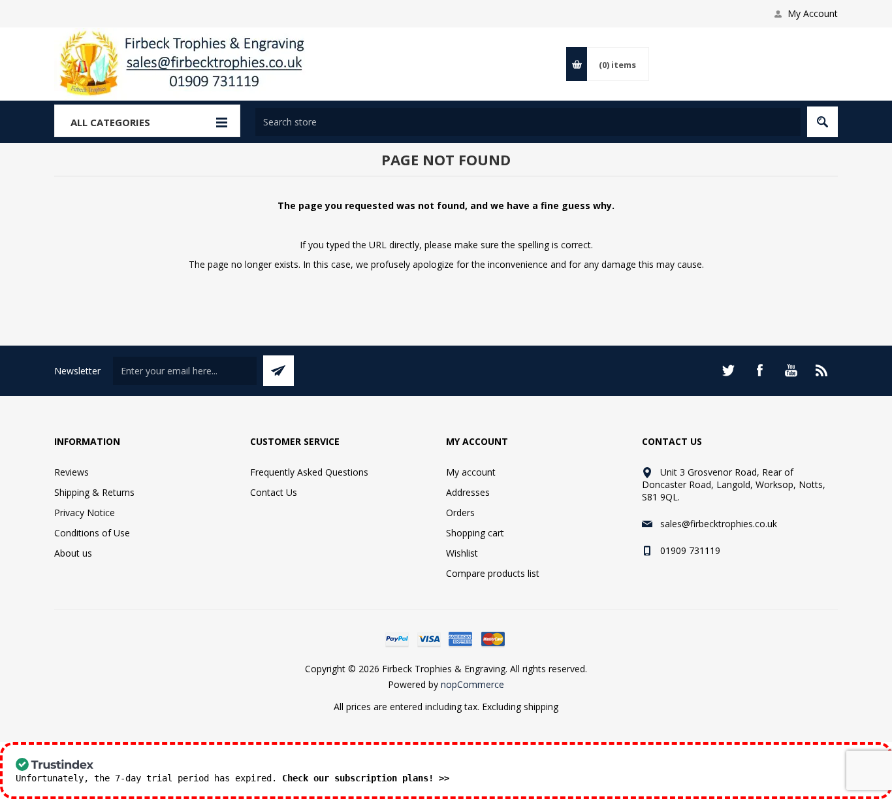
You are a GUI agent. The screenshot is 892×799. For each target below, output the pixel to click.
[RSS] (822, 370)
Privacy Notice (84, 512)
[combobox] (528, 122)
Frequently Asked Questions (309, 472)
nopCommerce (472, 684)
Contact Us (273, 492)
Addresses (468, 492)
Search (822, 121)
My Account (813, 13)
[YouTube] (790, 370)
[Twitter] (728, 370)
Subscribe (278, 370)
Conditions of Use (92, 533)
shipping (541, 706)
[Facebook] (759, 370)
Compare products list (492, 573)
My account (471, 472)
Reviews (71, 472)
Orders (460, 512)
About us (73, 553)
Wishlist (462, 553)
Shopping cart (475, 533)
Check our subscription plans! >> (365, 778)
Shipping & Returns (94, 492)
